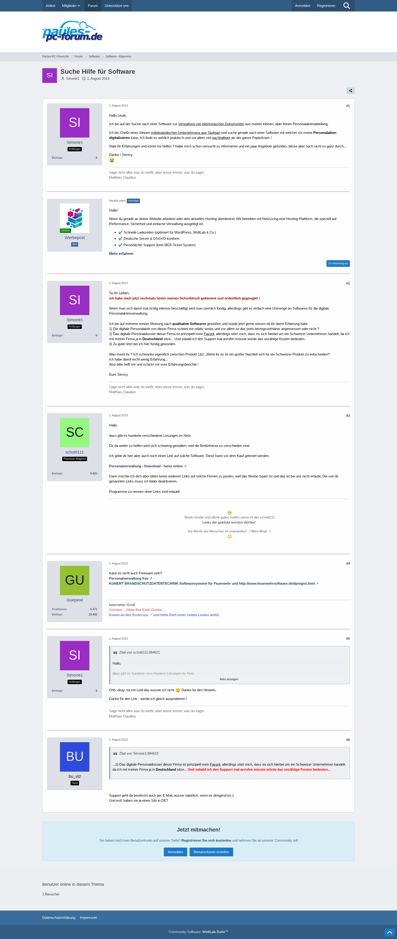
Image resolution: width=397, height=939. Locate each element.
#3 (348, 415)
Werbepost (75, 237)
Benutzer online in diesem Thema (73, 884)
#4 (348, 563)
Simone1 (72, 78)
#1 (348, 106)
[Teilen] (350, 90)
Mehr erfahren (121, 254)
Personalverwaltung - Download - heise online (146, 466)
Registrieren (326, 6)
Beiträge (57, 157)
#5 (348, 638)
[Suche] (347, 5)
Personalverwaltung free (128, 578)
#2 (348, 283)
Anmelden (302, 6)
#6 (348, 740)
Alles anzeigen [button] (229, 679)
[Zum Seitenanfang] (390, 932)
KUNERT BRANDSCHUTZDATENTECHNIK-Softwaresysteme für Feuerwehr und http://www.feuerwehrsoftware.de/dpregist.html (212, 583)
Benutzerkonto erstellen (211, 852)
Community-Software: (198, 932)
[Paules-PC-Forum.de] (198, 31)
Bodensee (140, 615)
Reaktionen (59, 609)
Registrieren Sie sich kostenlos (206, 840)
